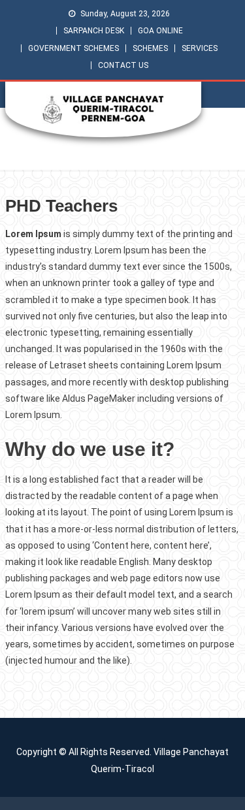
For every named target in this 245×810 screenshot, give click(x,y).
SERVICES (200, 48)
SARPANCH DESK (93, 30)
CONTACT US (123, 65)
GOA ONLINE (160, 30)
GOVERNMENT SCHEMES (73, 48)
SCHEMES (150, 48)
